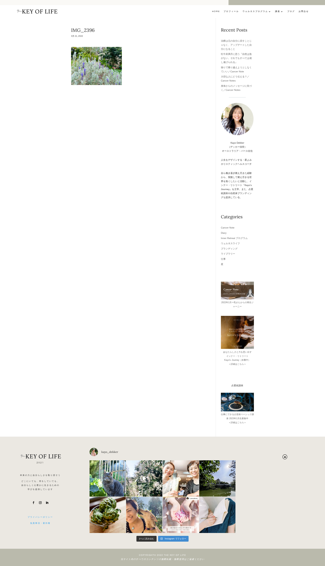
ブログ (291, 11)
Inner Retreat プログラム (234, 238)
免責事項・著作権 (40, 523)
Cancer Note (227, 227)
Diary (223, 233)
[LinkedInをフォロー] (47, 502)
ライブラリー (228, 253)
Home (216, 11)
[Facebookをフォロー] (33, 502)
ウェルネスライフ (230, 243)
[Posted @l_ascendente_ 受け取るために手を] (181, 515)
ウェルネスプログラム (255, 11)
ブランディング (229, 248)
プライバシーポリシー (40, 517)
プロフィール (231, 11)
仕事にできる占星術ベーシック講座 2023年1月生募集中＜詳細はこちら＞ (237, 418)
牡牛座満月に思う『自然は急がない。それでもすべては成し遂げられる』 (236, 58)
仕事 (223, 259)
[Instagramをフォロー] (40, 502)
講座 (277, 11)
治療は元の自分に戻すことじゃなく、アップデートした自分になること (236, 44)
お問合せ (304, 11)
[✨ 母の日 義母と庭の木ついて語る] (108, 515)
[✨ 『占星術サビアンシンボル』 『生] (144, 515)
